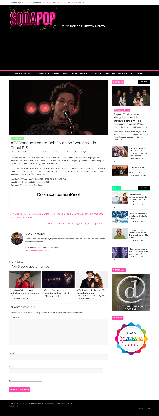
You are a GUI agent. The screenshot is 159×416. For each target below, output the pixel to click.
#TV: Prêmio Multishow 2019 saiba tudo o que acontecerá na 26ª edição (91, 293)
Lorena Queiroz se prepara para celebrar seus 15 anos (138, 170)
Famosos (110, 73)
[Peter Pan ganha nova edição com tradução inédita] (120, 212)
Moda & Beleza (125, 73)
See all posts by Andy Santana (37, 250)
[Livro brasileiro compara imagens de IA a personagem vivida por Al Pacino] (120, 193)
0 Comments (58, 152)
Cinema (74, 73)
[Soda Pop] (11, 73)
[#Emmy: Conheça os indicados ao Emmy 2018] (58, 272)
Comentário (14, 317)
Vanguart (88, 152)
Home (126, 110)
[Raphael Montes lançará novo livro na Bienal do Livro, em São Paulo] (120, 229)
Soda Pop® (13, 406)
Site (10, 380)
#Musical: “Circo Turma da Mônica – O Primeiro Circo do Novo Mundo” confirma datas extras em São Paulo (57, 215)
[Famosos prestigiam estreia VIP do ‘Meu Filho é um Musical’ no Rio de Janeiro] (120, 147)
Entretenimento (23, 73)
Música (98, 73)
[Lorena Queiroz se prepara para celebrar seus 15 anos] (120, 166)
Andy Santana (34, 152)
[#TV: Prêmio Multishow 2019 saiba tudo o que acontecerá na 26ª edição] (92, 272)
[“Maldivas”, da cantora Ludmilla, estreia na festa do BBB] (25, 272)
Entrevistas (86, 73)
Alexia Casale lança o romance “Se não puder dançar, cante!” (138, 251)
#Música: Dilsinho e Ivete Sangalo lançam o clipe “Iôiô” (76, 223)
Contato (139, 73)
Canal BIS (78, 152)
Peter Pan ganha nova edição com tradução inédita (138, 216)
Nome (12, 353)
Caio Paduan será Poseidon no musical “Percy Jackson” (64, 2)
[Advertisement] (79, 51)
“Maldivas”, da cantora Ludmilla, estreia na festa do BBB (24, 293)
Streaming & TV (41, 73)
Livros (65, 73)
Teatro (55, 73)
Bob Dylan (70, 152)
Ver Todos (144, 81)
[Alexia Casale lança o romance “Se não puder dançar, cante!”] (120, 248)
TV (83, 152)
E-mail (12, 367)
